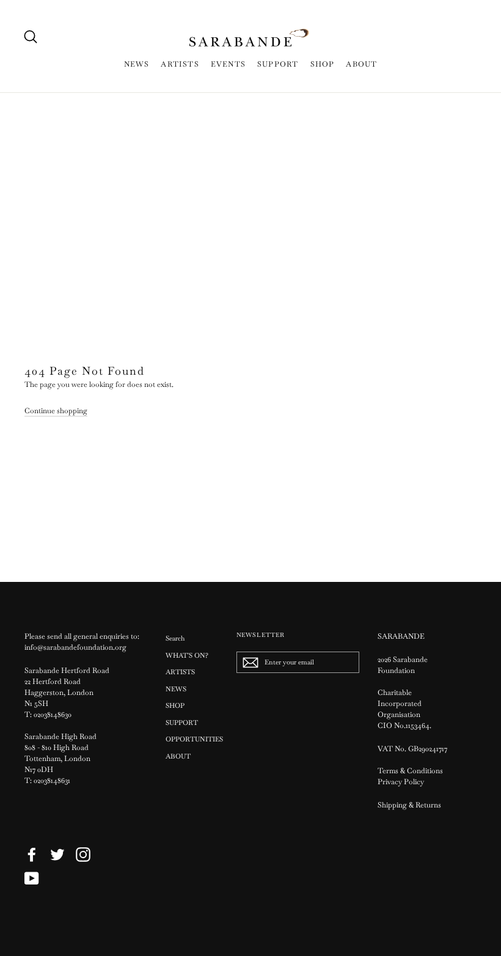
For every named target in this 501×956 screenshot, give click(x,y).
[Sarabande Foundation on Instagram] (83, 854)
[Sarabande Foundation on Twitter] (57, 854)
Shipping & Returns (409, 805)
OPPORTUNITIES (192, 739)
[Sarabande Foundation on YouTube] (31, 878)
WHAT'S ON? (187, 655)
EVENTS (228, 64)
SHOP (322, 64)
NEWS (137, 64)
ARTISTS (180, 64)
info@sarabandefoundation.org (75, 647)
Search (175, 638)
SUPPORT (277, 64)
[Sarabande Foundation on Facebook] (31, 854)
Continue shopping (55, 411)
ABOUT (361, 64)
